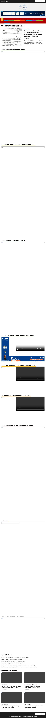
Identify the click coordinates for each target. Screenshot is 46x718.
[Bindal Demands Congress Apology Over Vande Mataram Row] (11, 697)
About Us (6, 22)
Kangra (29, 704)
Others (22, 19)
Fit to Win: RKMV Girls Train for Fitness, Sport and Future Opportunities (15, 657)
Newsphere (28, 716)
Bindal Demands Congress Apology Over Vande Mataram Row (13, 661)
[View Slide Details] (23, 633)
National (16, 19)
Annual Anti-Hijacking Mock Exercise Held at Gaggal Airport (13, 663)
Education (26, 684)
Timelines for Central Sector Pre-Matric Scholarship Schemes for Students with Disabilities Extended (33, 33)
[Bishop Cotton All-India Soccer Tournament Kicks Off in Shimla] (34, 677)
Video (33, 19)
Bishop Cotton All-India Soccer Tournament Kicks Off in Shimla (13, 659)
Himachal (10, 19)
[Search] (44, 19)
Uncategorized (4, 684)
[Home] (2, 19)
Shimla (29, 28)
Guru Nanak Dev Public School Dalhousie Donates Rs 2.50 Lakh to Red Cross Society (18, 665)
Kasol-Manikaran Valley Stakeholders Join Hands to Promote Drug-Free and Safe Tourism (19, 667)
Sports (36, 684)
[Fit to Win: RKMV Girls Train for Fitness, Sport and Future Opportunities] (11, 677)
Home (5, 19)
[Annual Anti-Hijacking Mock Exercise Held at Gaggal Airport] (34, 697)
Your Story (39, 19)
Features (28, 19)
